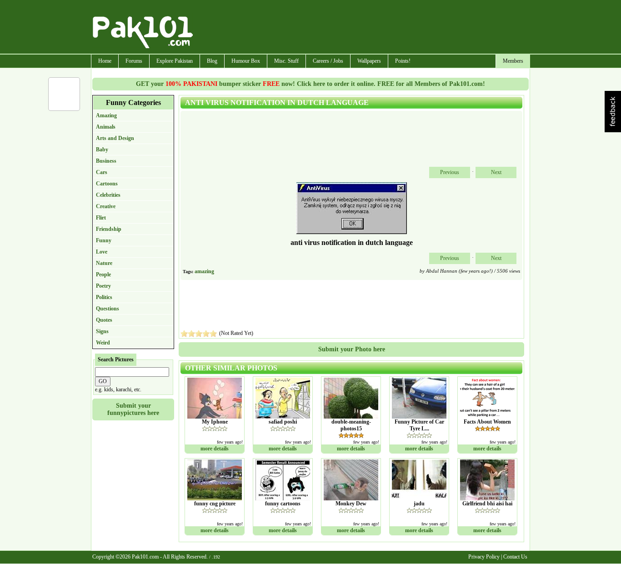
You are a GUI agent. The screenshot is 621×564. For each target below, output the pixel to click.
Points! (403, 61)
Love (101, 252)
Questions (107, 308)
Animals (105, 127)
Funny (103, 240)
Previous (449, 172)
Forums (133, 61)
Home (104, 61)
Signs (102, 331)
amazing (204, 271)
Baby (102, 149)
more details (214, 448)
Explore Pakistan (174, 61)
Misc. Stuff (286, 61)
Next (496, 172)
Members (513, 61)
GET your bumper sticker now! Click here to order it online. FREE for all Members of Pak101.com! (310, 83)
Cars (101, 172)
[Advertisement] (361, 27)
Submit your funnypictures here (133, 409)
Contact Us (515, 557)
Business (106, 161)
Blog (212, 61)
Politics (104, 297)
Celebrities (108, 195)
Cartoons (107, 183)
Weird (103, 342)
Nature (104, 263)
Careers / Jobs (328, 61)
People (103, 274)
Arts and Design (115, 138)
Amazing (106, 115)
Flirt (101, 218)
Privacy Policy (484, 557)
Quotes (104, 320)
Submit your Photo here (351, 349)
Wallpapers (369, 61)
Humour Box (245, 61)
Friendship (108, 229)
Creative (105, 206)
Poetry (103, 286)
